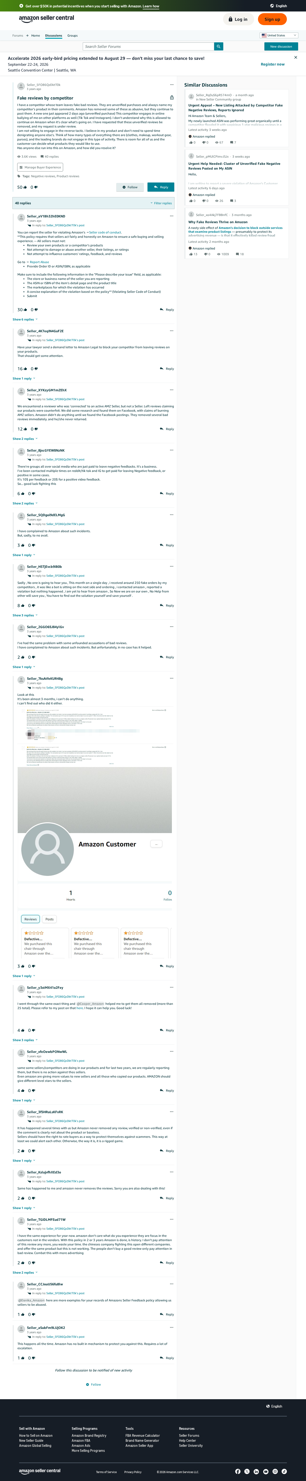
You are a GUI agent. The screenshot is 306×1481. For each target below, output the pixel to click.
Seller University (191, 1445)
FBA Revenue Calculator (143, 1435)
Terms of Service (106, 1472)
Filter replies (163, 203)
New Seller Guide (31, 1440)
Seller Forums (189, 1435)
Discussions (53, 35)
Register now (273, 64)
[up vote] (24, 187)
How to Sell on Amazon (36, 1435)
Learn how (151, 6)
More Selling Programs (88, 1450)
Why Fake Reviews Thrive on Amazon (218, 222)
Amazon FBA (81, 1440)
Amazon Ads (81, 1445)
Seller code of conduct (105, 232)
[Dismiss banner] (295, 57)
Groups (72, 35)
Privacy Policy (133, 1472)
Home (35, 35)
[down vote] (35, 187)
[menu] (171, 85)
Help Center (187, 1440)
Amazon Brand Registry (89, 1435)
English (276, 1406)
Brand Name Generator (142, 1440)
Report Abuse (39, 262)
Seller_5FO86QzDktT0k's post (65, 225)
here (79, 1008)
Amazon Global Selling (35, 1445)
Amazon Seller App (139, 1445)
